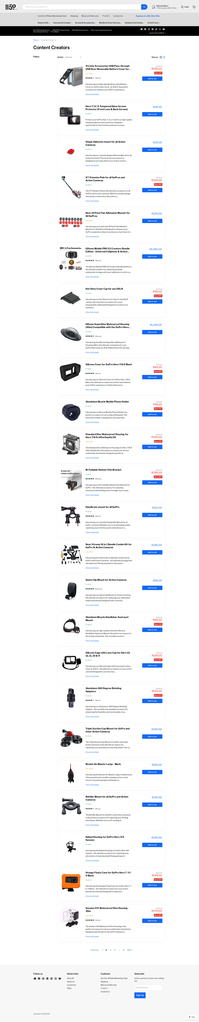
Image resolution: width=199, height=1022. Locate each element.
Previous (95, 950)
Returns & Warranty (90, 16)
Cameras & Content (62, 23)
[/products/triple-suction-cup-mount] (71, 738)
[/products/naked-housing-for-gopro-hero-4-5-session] (71, 846)
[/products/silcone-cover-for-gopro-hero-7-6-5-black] (71, 374)
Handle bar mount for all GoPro (102, 507)
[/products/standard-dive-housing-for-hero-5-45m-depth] (71, 444)
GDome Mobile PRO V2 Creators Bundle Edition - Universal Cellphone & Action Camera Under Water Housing (108, 251)
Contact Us (118, 16)
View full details (92, 94)
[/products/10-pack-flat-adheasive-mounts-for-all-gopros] (71, 222)
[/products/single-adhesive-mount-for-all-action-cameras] (71, 151)
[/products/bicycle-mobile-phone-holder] (71, 411)
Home (36, 40)
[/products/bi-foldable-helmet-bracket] (71, 479)
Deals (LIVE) (43, 23)
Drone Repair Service (40, 32)
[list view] (164, 57)
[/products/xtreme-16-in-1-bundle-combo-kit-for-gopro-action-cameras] (71, 554)
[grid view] (160, 57)
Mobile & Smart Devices (109, 23)
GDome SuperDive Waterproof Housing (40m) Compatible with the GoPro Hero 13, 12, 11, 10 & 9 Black (107, 327)
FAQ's (69, 988)
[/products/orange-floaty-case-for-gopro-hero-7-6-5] (71, 882)
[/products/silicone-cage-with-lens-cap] (71, 662)
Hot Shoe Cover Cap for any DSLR (104, 288)
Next (129, 950)
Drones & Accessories (85, 23)
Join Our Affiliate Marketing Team (52, 16)
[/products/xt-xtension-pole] (71, 187)
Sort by (60, 57)
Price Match (55, 32)
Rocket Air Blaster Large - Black (103, 764)
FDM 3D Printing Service (61, 30)
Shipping (74, 16)
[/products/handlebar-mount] (71, 516)
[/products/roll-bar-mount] (71, 806)
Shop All (70, 978)
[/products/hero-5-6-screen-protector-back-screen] (71, 116)
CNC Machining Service (80, 30)
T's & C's (106, 16)
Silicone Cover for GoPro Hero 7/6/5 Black (109, 364)
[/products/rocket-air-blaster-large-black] (71, 773)
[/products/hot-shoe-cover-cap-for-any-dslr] (71, 298)
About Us (71, 982)
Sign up (140, 995)
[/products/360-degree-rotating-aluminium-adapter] (71, 698)
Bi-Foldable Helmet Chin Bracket (103, 469)
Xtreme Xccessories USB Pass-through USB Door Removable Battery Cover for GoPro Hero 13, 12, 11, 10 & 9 (108, 69)
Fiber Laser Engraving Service (101, 30)
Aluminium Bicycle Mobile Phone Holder (107, 401)
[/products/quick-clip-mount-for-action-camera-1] (71, 589)
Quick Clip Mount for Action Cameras (106, 579)
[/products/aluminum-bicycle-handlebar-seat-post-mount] (71, 626)
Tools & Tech (153, 23)
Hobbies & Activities (134, 23)
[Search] (144, 7)
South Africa (156, 33)
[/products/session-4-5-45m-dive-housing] (71, 917)
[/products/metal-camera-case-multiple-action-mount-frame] (71, 75)
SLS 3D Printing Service (41, 30)
